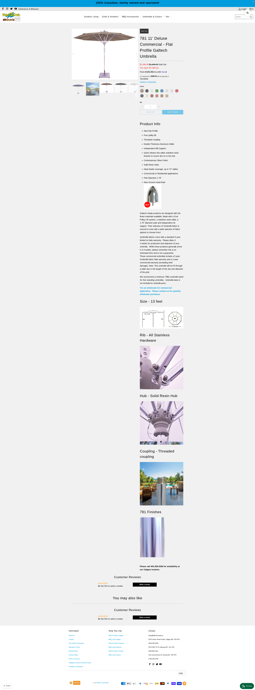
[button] (92, 17)
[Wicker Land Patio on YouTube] (15, 9)
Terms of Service (74, 659)
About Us (72, 635)
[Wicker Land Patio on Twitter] (11, 9)
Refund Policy (73, 651)
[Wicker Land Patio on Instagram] (7, 9)
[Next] (136, 54)
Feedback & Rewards (76, 666)
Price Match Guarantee (76, 643)
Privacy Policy (73, 655)
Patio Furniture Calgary (116, 635)
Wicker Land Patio (103, 683)
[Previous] (73, 54)
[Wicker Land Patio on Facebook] (2, 9)
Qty (141, 102)
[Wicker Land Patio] (11, 17)
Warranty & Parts (74, 647)
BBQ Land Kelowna (115, 647)
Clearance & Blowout (28, 9)
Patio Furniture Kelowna (116, 643)
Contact (71, 639)
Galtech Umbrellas (148, 82)
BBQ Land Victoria (115, 655)
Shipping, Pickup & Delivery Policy (80, 663)
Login (244, 9)
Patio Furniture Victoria (116, 651)
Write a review (144, 584)
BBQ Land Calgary (115, 639)
